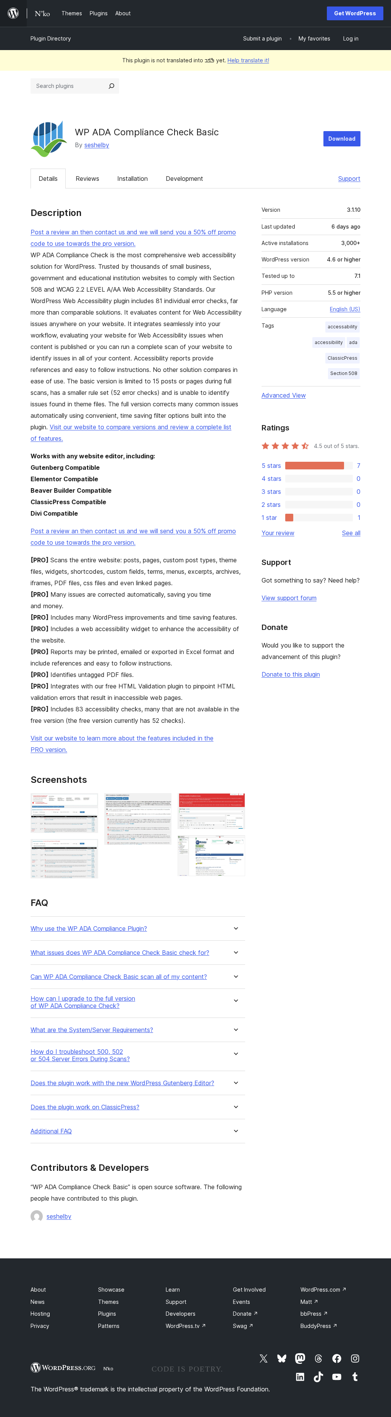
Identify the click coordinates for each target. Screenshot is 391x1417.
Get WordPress (355, 13)
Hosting (40, 1313)
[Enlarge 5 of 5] (235, 845)
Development (184, 178)
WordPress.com (324, 1289)
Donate (245, 1313)
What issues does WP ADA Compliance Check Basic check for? (120, 952)
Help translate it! (248, 60)
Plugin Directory (51, 38)
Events (241, 1302)
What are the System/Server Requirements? (92, 1030)
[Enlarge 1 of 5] (88, 803)
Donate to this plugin (291, 674)
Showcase (111, 1289)
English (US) (345, 309)
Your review (278, 533)
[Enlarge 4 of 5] (235, 803)
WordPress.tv (186, 1326)
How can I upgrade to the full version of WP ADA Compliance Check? (83, 1002)
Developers (181, 1313)
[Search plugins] (111, 86)
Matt (309, 1302)
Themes (108, 1302)
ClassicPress (342, 358)
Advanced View (284, 395)
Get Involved (249, 1289)
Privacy (40, 1326)
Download (341, 138)
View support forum (289, 598)
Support (349, 178)
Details (48, 178)
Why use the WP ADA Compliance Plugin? (89, 928)
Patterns (109, 1326)
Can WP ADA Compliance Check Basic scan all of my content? (119, 976)
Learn (173, 1289)
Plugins (107, 1313)
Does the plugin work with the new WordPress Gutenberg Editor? (122, 1083)
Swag (243, 1326)
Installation (132, 178)
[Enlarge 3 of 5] (161, 803)
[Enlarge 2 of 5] (88, 849)
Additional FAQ (51, 1131)
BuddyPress (319, 1326)
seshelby (96, 145)
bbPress (314, 1313)
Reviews (87, 178)
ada (353, 342)
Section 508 (343, 373)
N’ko (108, 1368)
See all (351, 533)
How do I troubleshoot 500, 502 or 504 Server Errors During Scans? (80, 1055)
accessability (342, 326)
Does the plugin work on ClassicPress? (85, 1107)
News (38, 1302)
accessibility (329, 342)
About (38, 1289)
